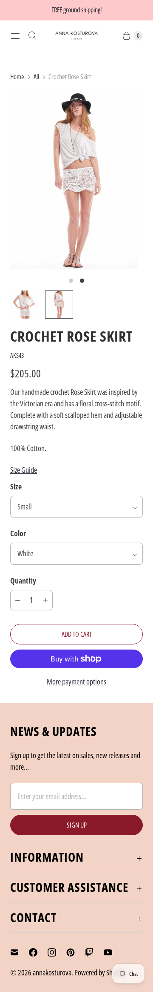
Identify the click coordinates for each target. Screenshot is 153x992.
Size (16, 486)
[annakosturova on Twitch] (94, 952)
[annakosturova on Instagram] (57, 952)
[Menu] (15, 36)
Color (18, 533)
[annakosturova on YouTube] (113, 952)
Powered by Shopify (100, 972)
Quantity (23, 580)
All (36, 76)
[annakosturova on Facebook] (38, 952)
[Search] (32, 36)
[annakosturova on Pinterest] (75, 952)
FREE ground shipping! (76, 9)
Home (17, 76)
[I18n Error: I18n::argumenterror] (24, 304)
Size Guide (23, 470)
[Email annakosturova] (19, 952)
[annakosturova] (76, 36)
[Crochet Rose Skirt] (76, 180)
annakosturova (52, 972)
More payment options (76, 681)
